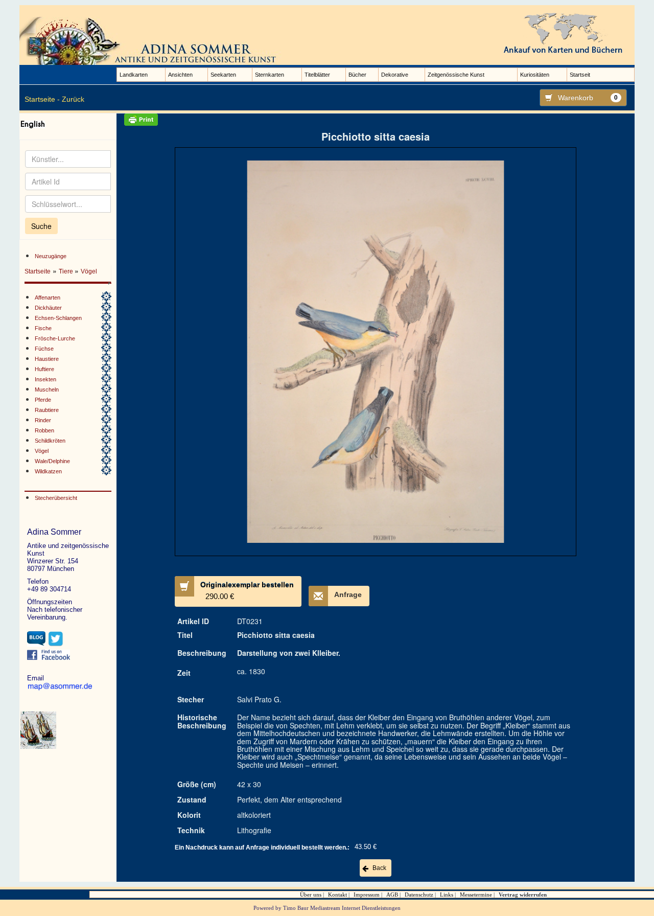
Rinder (43, 420)
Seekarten (223, 75)
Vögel (89, 271)
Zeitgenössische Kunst (456, 75)
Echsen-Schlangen (58, 318)
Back (379, 868)
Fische (43, 328)
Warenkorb (588, 98)
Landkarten (134, 75)
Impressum (367, 894)
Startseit (580, 75)
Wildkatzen (48, 471)
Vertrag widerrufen (523, 894)
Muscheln (47, 389)
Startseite (38, 271)
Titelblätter (317, 75)
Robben (44, 430)
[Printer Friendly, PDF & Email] (375, 119)
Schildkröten (50, 441)
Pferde (43, 400)
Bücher (357, 75)
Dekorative (394, 75)
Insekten (45, 379)
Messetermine (476, 894)
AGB (392, 894)
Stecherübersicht (56, 498)
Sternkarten (269, 75)
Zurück (73, 99)
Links (446, 894)
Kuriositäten (534, 75)
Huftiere (44, 369)
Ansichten (180, 75)
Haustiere (47, 359)
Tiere (67, 271)
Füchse (44, 349)
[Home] (152, 40)
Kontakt (337, 894)
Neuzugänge (50, 256)
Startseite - (42, 99)
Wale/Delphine (52, 461)
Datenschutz (419, 894)
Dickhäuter (48, 308)
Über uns (310, 894)
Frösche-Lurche (55, 338)
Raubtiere (47, 410)
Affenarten (47, 297)
